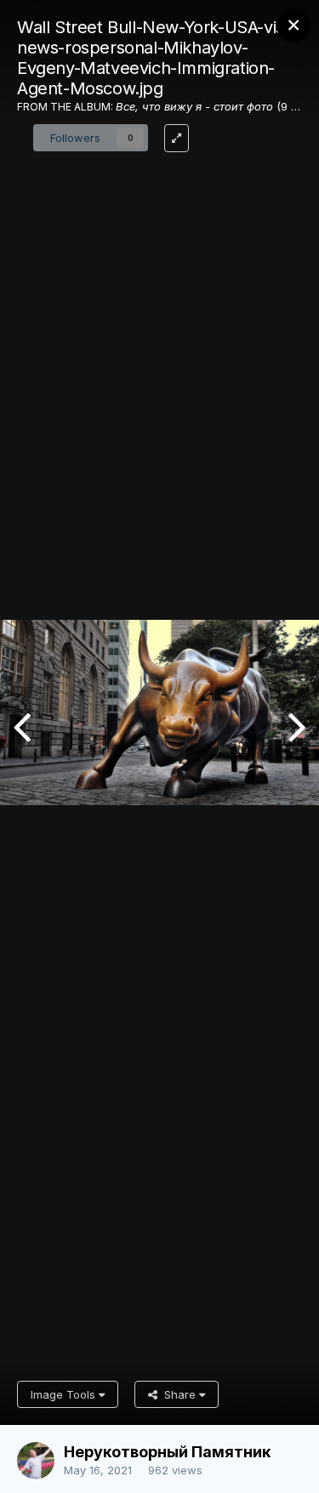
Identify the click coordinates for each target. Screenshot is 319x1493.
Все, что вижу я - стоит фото (194, 106)
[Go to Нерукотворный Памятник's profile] (35, 1460)
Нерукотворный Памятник (167, 1452)
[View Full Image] (176, 138)
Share (178, 1394)
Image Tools (65, 1394)
